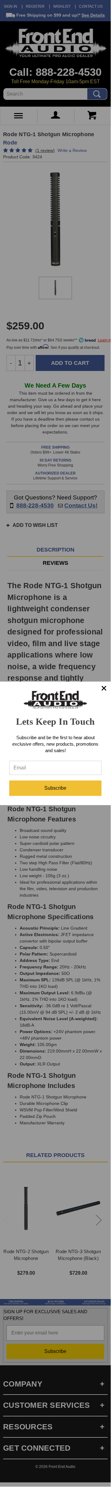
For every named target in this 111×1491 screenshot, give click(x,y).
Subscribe (55, 788)
